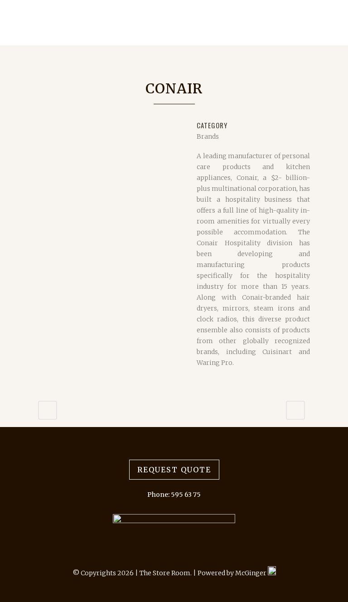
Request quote (174, 469)
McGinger (251, 573)
